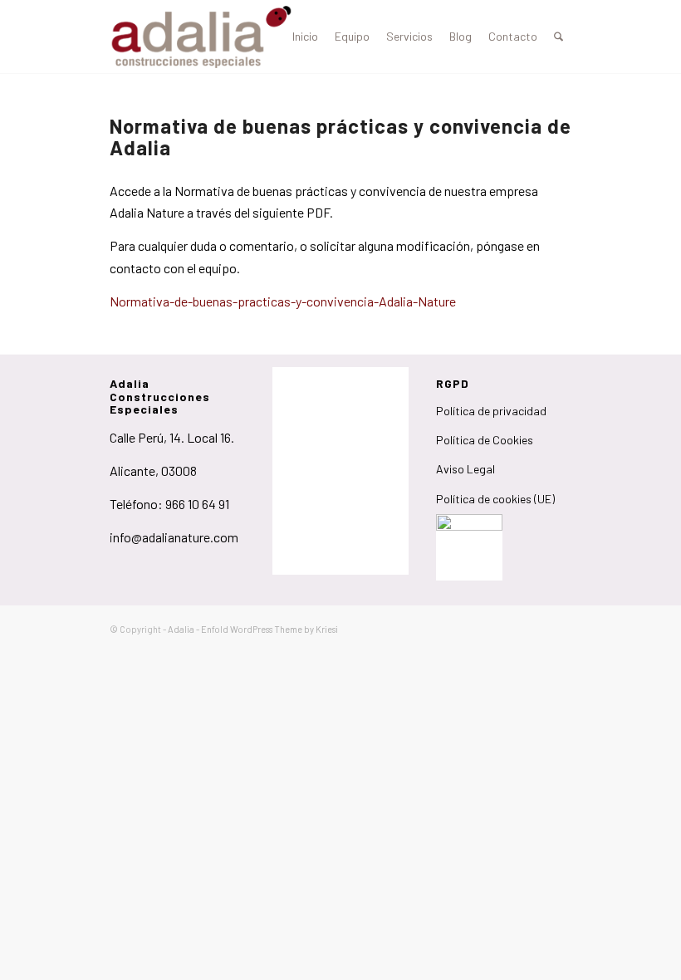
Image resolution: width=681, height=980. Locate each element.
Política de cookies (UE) (495, 499)
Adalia (181, 629)
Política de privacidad (491, 411)
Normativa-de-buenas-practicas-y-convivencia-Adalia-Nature (283, 301)
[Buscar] (558, 36)
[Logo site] (201, 36)
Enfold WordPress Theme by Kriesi (269, 629)
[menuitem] (305, 36)
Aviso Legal (465, 469)
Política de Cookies (484, 440)
